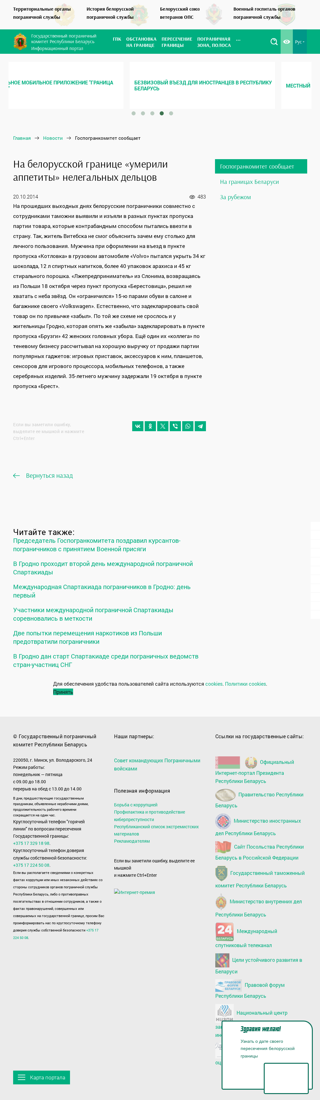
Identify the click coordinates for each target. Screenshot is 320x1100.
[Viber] (175, 426)
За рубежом (235, 197)
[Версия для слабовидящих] (287, 41)
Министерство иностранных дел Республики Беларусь (258, 826)
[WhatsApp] (187, 426)
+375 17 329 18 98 (31, 843)
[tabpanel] (84, 85)
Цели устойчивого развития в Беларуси (258, 965)
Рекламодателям (132, 841)
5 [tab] (171, 113)
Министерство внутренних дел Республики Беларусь (258, 908)
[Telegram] (200, 426)
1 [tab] (134, 113)
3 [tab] (152, 113)
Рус (298, 41)
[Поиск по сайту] (274, 41)
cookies (213, 683)
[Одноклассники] (150, 426)
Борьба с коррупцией (136, 805)
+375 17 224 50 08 (31, 865)
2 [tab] (143, 113)
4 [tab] (162, 113)
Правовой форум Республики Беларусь (250, 990)
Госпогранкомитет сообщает (257, 166)
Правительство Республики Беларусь (259, 800)
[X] (162, 426)
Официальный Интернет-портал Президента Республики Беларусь (254, 771)
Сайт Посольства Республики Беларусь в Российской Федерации (259, 852)
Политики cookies (245, 683)
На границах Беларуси (249, 181)
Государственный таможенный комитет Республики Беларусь (260, 879)
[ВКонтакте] (137, 426)
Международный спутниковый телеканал (246, 938)
